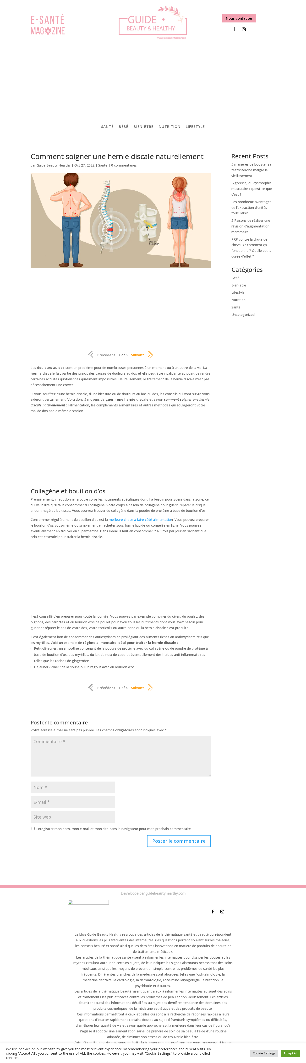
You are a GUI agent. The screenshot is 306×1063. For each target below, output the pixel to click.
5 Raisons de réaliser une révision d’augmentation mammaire (250, 226)
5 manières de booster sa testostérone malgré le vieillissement (251, 170)
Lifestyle (195, 127)
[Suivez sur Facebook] (234, 29)
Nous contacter (239, 18)
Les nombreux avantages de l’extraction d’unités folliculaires (251, 208)
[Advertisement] (153, 79)
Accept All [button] (290, 1053)
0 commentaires (124, 165)
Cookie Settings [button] (264, 1053)
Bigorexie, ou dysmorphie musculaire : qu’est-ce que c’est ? (251, 189)
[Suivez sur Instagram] (244, 29)
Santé (107, 127)
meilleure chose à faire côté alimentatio (140, 519)
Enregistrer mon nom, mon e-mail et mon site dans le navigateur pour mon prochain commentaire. (113, 828)
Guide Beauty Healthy (54, 165)
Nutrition (169, 127)
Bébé (123, 127)
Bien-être (143, 127)
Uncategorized (243, 314)
